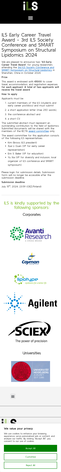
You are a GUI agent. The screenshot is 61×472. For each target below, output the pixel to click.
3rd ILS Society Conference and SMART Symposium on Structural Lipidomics (28, 68)
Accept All (30, 448)
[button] (30, 18)
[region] (30, 447)
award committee (39, 131)
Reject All (30, 465)
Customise (30, 457)
